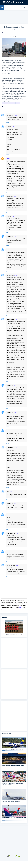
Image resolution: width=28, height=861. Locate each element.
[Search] (26, 2)
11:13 (12, 126)
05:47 (17, 565)
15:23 (15, 319)
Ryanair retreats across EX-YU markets (11, 801)
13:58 (11, 249)
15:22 (11, 552)
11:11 (16, 115)
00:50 (15, 385)
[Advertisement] (14, 17)
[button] (3, 33)
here (20, 607)
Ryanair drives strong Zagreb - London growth (12, 749)
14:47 (17, 533)
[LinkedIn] (22, 2)
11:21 (12, 158)
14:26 (15, 447)
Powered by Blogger (15, 856)
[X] (18, 2)
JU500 (8, 158)
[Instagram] (20, 2)
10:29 (15, 515)
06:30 (15, 503)
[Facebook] (16, 2)
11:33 (15, 196)
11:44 (12, 216)
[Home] (2, 7)
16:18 (11, 491)
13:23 (11, 431)
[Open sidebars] (25, 7)
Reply (7, 122)
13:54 (15, 236)
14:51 (15, 275)
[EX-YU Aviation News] (7, 2)
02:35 (15, 412)
